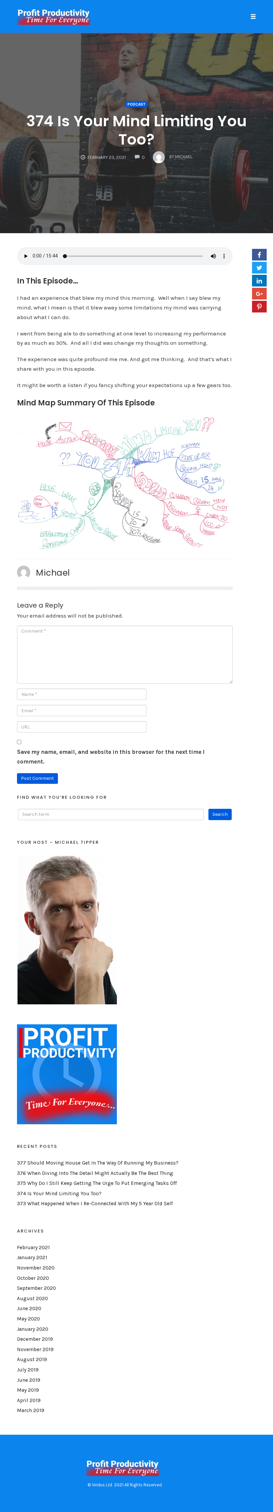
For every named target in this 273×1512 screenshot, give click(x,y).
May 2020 (28, 1319)
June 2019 (28, 1380)
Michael (53, 573)
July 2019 (28, 1370)
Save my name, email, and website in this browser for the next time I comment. (111, 757)
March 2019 (30, 1410)
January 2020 (32, 1329)
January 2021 (32, 1257)
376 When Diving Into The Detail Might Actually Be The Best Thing (95, 1173)
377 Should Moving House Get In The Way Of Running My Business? (97, 1163)
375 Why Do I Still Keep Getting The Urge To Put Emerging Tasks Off (97, 1183)
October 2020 (33, 1278)
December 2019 (35, 1339)
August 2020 (32, 1298)
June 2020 (29, 1308)
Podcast (136, 104)
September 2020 (36, 1288)
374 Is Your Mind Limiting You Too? (136, 130)
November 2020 (36, 1268)
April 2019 (29, 1400)
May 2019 (28, 1390)
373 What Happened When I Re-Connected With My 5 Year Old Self (95, 1204)
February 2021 (33, 1248)
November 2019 (35, 1349)
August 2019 (32, 1359)
